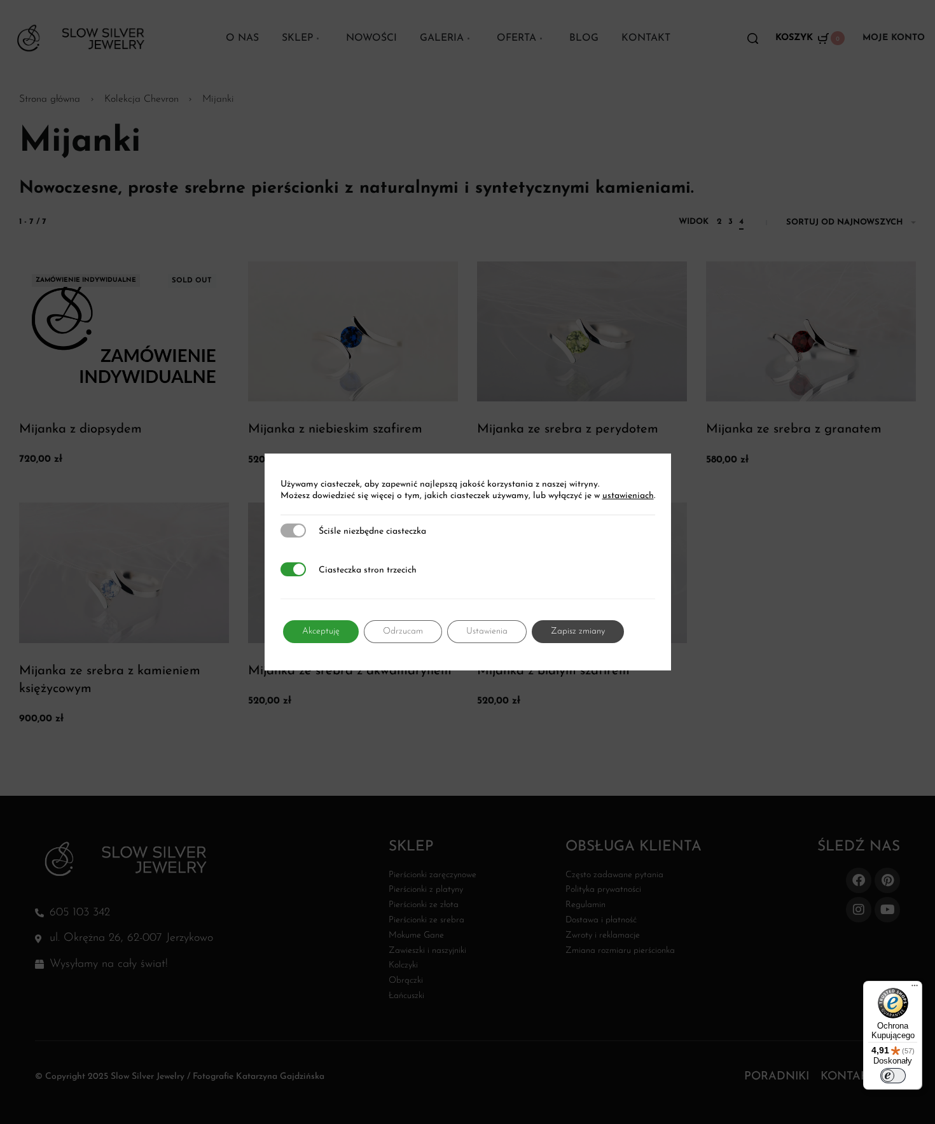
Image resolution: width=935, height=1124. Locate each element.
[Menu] (914, 988)
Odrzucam (403, 631)
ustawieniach (628, 496)
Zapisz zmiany (578, 631)
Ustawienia (487, 631)
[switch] (893, 1075)
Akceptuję (321, 631)
